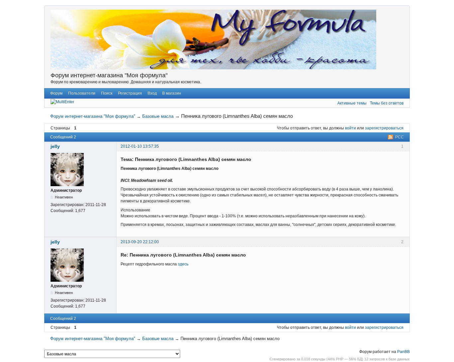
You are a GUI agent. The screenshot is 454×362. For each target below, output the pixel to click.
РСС (399, 137)
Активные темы (352, 103)
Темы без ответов (386, 103)
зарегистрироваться (384, 128)
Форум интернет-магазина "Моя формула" (109, 75)
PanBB (403, 351)
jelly (55, 146)
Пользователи (81, 93)
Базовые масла (157, 116)
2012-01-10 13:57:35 (140, 146)
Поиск (106, 93)
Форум (56, 93)
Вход (152, 93)
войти (350, 128)
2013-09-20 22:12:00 (140, 242)
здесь (183, 264)
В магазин (171, 93)
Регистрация (130, 93)
